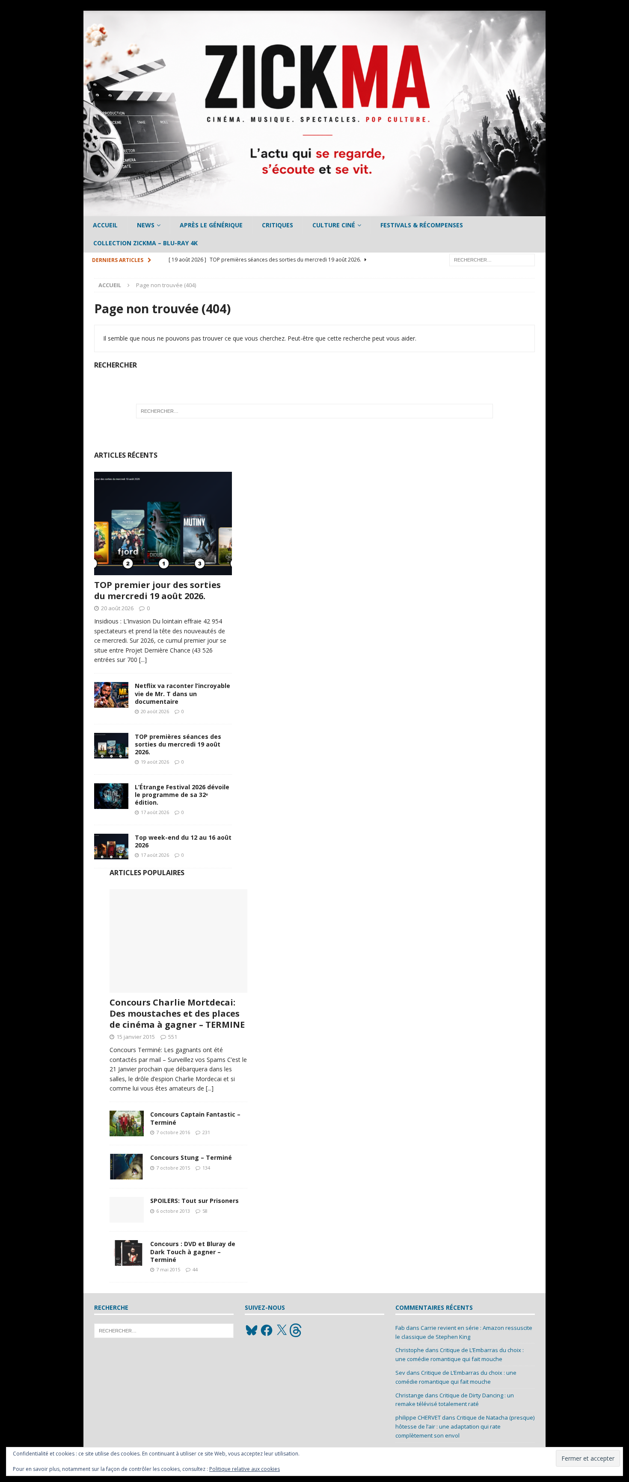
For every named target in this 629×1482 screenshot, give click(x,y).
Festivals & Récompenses (421, 225)
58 (205, 1211)
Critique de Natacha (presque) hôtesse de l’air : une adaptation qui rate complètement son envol (464, 1426)
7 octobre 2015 (173, 1167)
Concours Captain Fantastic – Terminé (195, 1118)
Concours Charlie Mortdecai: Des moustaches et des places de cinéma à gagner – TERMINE (177, 1013)
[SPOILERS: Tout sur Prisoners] (127, 1210)
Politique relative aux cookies (244, 1469)
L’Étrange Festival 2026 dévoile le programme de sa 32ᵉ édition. (182, 794)
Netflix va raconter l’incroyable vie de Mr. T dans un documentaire (182, 693)
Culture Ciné (333, 225)
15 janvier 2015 (135, 1037)
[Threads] (296, 1330)
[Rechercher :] (492, 259)
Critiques (277, 225)
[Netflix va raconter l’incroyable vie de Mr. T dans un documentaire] (111, 695)
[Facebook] (266, 1330)
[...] (143, 660)
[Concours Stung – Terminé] (127, 1166)
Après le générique (211, 225)
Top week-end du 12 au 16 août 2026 (183, 841)
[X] (281, 1330)
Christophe (409, 1350)
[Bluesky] (251, 1330)
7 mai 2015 (168, 1269)
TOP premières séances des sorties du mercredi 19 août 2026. (178, 744)
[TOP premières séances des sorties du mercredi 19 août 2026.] (111, 746)
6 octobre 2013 (173, 1211)
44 (195, 1269)
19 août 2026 (155, 762)
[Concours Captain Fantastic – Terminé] (127, 1123)
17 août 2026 (155, 812)
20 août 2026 (117, 608)
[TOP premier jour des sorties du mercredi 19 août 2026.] (163, 523)
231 (206, 1132)
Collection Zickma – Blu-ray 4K (145, 243)
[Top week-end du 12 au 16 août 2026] (111, 846)
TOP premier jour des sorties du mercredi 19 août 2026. (157, 590)
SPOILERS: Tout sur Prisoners (194, 1201)
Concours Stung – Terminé (191, 1157)
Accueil (105, 225)
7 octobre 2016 (173, 1132)
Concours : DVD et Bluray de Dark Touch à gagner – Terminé (192, 1251)
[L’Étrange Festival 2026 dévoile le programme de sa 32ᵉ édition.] (111, 796)
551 (172, 1037)
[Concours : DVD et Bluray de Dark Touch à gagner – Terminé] (127, 1253)
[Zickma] (314, 211)
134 (206, 1167)
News (145, 225)
